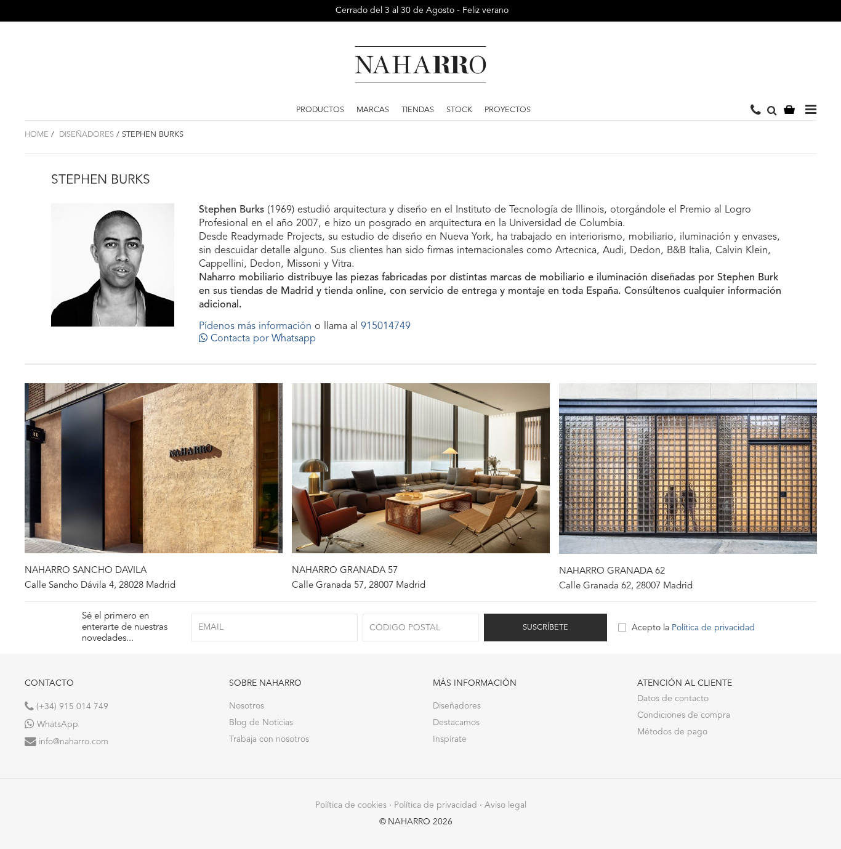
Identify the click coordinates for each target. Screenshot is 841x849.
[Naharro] (420, 64)
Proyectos (508, 110)
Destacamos (456, 722)
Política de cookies (351, 805)
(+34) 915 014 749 (71, 706)
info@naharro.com (72, 741)
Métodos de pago (672, 732)
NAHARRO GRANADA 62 (612, 571)
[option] (154, 487)
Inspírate (450, 739)
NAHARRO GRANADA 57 (345, 570)
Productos (320, 110)
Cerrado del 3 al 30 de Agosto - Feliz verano (421, 10)
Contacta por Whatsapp (261, 339)
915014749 (386, 326)
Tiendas (417, 110)
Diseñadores (85, 135)
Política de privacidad (713, 628)
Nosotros (246, 706)
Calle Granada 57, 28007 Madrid (358, 585)
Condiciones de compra (683, 715)
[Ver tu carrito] (789, 110)
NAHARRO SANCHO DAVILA (86, 570)
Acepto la (693, 628)
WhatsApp (56, 724)
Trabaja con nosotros (269, 739)
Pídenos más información (255, 326)
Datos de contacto (673, 698)
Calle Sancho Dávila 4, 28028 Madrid (100, 585)
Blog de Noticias (261, 722)
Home (37, 135)
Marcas (372, 110)
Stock (459, 110)
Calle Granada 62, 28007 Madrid (626, 586)
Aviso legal (505, 805)
